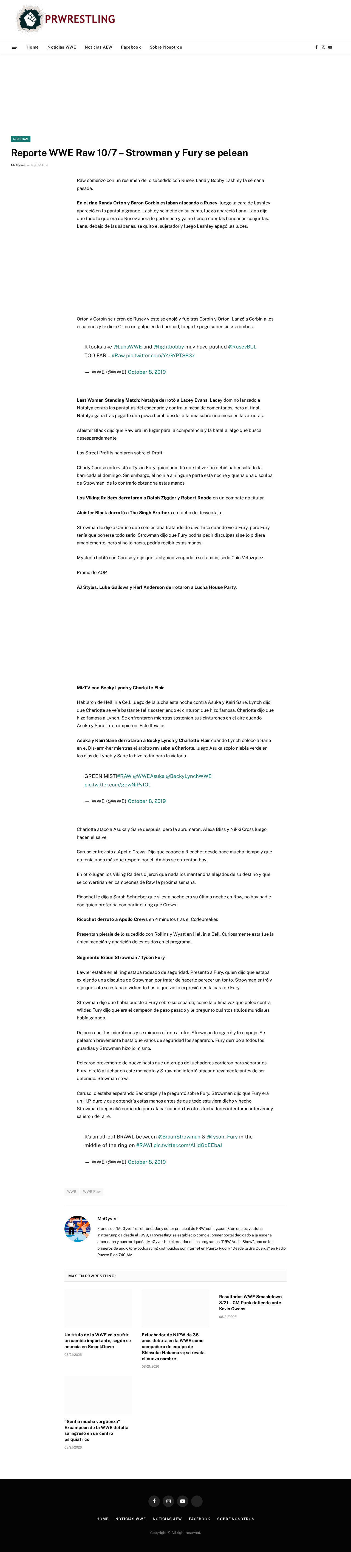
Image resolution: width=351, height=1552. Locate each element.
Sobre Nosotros (166, 47)
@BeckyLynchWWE (189, 776)
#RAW (124, 776)
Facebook (131, 47)
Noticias (20, 139)
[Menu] (14, 47)
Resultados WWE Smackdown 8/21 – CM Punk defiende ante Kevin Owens (250, 1302)
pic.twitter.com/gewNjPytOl (117, 784)
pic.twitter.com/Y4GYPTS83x (160, 355)
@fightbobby (169, 347)
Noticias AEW (98, 47)
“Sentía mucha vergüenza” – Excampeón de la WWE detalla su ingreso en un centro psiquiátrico (96, 1430)
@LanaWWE (128, 347)
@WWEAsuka (149, 776)
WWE (71, 1192)
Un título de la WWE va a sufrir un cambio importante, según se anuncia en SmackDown (97, 1340)
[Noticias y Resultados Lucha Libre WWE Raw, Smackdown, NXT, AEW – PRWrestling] (67, 20)
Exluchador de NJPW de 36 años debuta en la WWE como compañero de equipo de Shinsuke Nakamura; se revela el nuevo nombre (173, 1346)
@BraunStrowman (179, 1137)
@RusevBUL (242, 347)
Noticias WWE (61, 47)
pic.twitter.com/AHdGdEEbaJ (188, 1145)
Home (33, 47)
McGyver (18, 165)
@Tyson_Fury (222, 1137)
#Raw (118, 355)
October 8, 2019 (147, 372)
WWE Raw (92, 1192)
